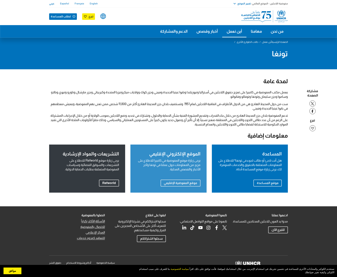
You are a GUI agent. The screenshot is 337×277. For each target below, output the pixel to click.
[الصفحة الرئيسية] (263, 16)
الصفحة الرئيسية (280, 42)
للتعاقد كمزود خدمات (91, 238)
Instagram (208, 227)
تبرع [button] (91, 16)
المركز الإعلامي (95, 232)
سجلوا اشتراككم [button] (151, 238)
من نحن (277, 31)
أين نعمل (234, 31)
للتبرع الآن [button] (278, 230)
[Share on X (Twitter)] (312, 104)
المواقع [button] (103, 16)
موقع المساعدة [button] (268, 183)
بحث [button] (114, 16)
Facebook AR (216, 227)
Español (64, 3)
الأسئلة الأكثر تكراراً (93, 221)
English (94, 3)
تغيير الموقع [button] (244, 3)
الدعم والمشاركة (174, 31)
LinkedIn (184, 227)
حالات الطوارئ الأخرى (247, 42)
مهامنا (256, 31)
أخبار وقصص (207, 31)
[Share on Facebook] (312, 111)
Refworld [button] (107, 183)
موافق (12, 270)
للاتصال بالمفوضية (92, 227)
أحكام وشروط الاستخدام (78, 262)
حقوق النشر (55, 262)
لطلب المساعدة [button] (61, 16)
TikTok (192, 227)
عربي (51, 3)
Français (79, 3)
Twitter (224, 227)
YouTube (200, 227)
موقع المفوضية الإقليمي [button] (180, 183)
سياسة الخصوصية (105, 262)
